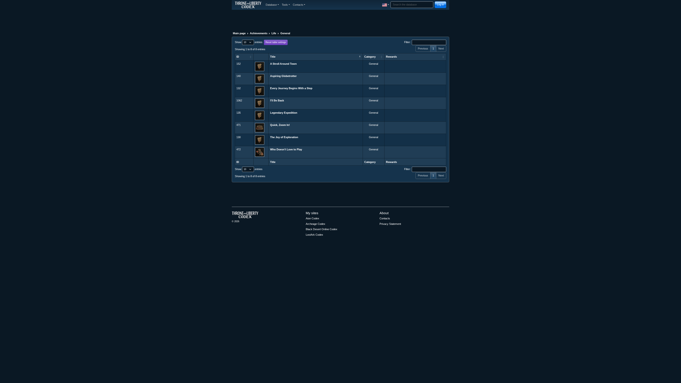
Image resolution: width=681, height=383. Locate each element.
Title (272, 56)
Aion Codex (312, 218)
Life (274, 33)
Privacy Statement (390, 223)
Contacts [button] (298, 4)
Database (271, 4)
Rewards (391, 56)
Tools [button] (285, 4)
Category (370, 56)
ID (237, 56)
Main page (239, 33)
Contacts (385, 218)
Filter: (407, 42)
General (285, 33)
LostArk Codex (314, 234)
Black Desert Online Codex (321, 229)
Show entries (248, 42)
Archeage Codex (315, 223)
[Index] (248, 4)
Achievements (258, 33)
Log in (440, 4)
